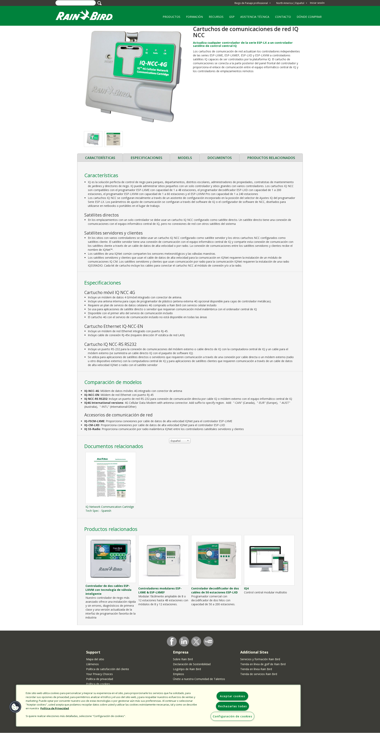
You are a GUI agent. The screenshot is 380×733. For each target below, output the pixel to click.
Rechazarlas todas (232, 706)
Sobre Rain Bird (183, 659)
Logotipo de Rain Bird (187, 669)
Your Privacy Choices (99, 674)
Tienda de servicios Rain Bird (258, 674)
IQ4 (246, 588)
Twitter (196, 642)
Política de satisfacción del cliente (107, 669)
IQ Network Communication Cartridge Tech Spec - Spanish (110, 509)
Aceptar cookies (232, 696)
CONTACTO (283, 17)
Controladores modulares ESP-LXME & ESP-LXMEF (160, 590)
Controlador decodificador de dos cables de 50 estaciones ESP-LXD (215, 590)
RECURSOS (214, 18)
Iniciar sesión (317, 3)
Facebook (171, 641)
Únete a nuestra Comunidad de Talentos (199, 679)
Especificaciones (146, 157)
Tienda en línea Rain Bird (256, 669)
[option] (93, 139)
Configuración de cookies (232, 716)
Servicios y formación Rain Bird (260, 659)
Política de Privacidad (54, 708)
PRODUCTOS (170, 18)
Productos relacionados (271, 157)
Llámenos (92, 664)
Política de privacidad (99, 679)
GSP (232, 17)
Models (185, 157)
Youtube (208, 641)
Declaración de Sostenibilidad (192, 664)
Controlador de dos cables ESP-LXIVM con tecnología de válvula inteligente (108, 590)
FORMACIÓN (193, 18)
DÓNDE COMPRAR (308, 18)
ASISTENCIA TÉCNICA (254, 17)
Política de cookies (98, 684)
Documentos (219, 157)
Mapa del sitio (95, 659)
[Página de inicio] (88, 15)
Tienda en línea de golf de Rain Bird (263, 664)
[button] (133, 76)
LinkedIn (184, 641)
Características (100, 157)
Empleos (178, 674)
